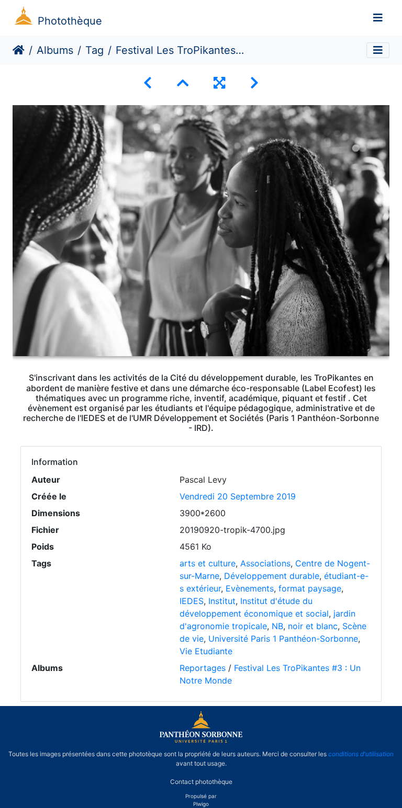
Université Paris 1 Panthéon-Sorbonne (283, 638)
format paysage (309, 588)
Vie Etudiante (206, 651)
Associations (265, 563)
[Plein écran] (219, 83)
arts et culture (208, 563)
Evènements (250, 588)
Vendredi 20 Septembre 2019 (238, 496)
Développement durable (271, 576)
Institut (222, 601)
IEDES (192, 601)
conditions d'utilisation (361, 754)
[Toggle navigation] (377, 18)
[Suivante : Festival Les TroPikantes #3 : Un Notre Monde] (254, 83)
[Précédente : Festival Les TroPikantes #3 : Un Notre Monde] (147, 83)
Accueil (19, 50)
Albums (55, 50)
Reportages (203, 668)
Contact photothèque (201, 781)
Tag (94, 50)
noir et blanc (313, 626)
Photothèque (70, 21)
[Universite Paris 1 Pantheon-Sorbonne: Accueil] (201, 740)
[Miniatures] (182, 83)
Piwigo (201, 804)
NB (277, 626)
